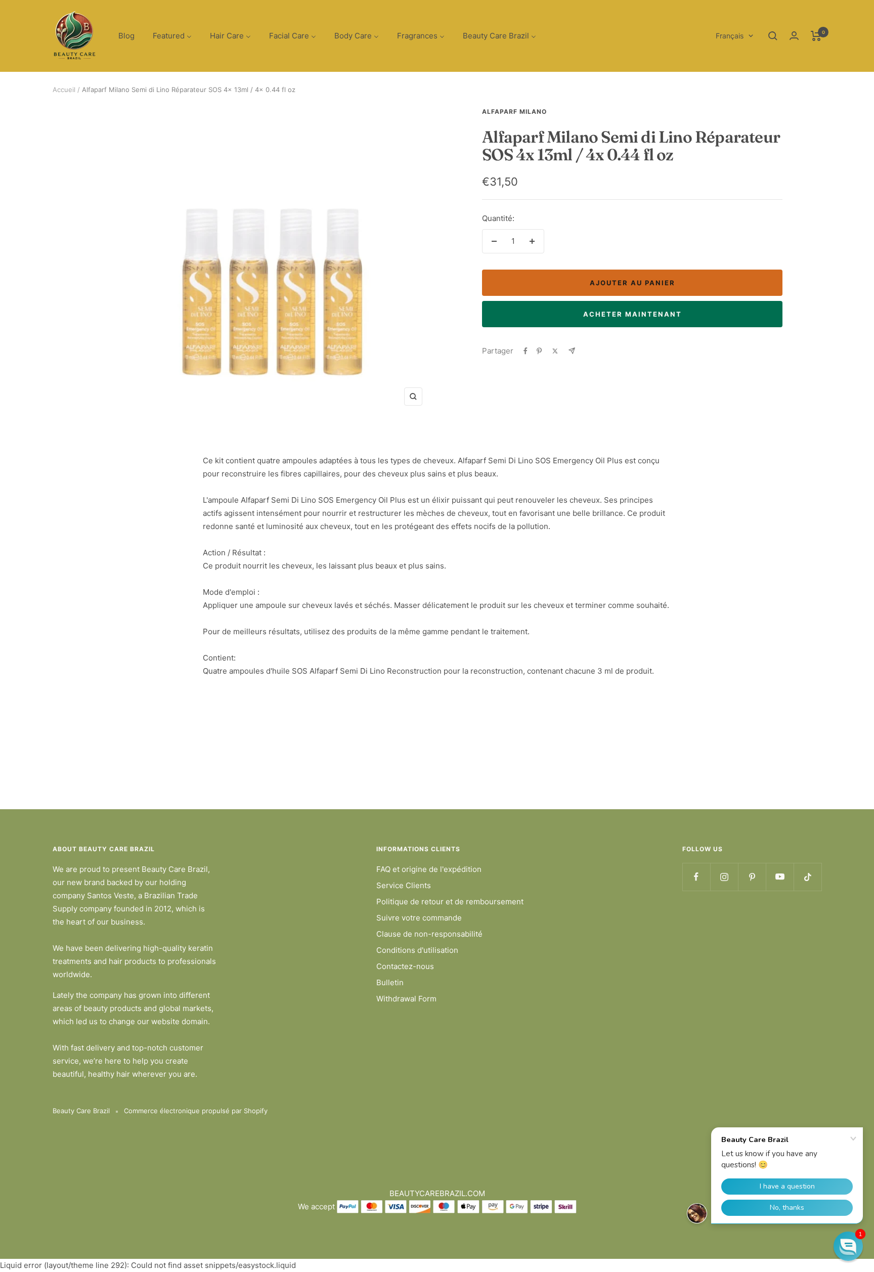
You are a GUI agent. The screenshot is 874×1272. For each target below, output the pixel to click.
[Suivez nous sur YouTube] (780, 877)
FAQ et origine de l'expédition (429, 869)
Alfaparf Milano (514, 111)
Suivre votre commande (419, 918)
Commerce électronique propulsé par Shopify (196, 1111)
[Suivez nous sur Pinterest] (752, 877)
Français (730, 35)
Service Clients (403, 885)
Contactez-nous (405, 966)
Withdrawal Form (406, 998)
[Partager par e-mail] (572, 350)
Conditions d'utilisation (417, 950)
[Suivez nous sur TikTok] (807, 877)
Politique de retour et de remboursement (449, 901)
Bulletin (390, 982)
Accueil (64, 89)
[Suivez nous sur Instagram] (724, 877)
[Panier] (816, 36)
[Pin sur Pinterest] (539, 351)
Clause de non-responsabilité (429, 934)
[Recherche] (772, 35)
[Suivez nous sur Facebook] (696, 877)
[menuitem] (126, 36)
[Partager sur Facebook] (525, 351)
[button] (848, 1246)
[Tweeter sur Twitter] (555, 351)
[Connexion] (794, 35)
